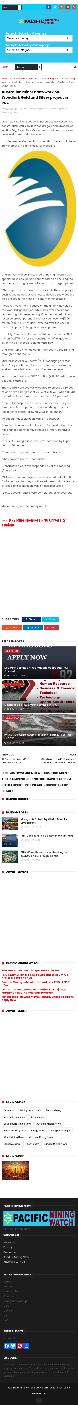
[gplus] (74, 7)
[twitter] (55, 7)
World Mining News (14, 1137)
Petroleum (9, 1110)
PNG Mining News (51, 78)
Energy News (38, 1130)
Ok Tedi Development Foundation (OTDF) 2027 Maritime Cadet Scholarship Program (34, 991)
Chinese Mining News (41, 1137)
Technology (32, 1143)
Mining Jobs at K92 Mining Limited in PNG (30, 705)
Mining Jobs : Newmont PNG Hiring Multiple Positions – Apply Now (39, 998)
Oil (39, 1110)
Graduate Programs (15, 1130)
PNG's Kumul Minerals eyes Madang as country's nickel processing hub (44, 854)
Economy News (12, 1143)
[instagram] (61, 7)
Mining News (12, 718)
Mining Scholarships (15, 1117)
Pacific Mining (53, 1110)
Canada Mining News (55, 1143)
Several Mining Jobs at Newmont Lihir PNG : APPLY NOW (36, 983)
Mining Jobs (12, 651)
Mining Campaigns (60, 1130)
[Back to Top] (39, 1400)
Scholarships (37, 1117)
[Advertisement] (39, 569)
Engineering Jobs (14, 684)
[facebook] (48, 7)
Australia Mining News (25, 78)
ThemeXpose (39, 1393)
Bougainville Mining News (18, 1123)
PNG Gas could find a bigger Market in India (47, 835)
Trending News (10, 112)
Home (5, 67)
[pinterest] (67, 7)
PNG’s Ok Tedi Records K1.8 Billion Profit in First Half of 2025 (37, 736)
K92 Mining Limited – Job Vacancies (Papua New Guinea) (36, 669)
